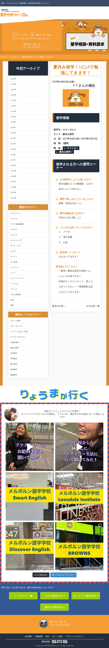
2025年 (13, 84)
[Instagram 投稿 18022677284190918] (30, 447)
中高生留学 (14, 342)
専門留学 (13, 358)
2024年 (13, 89)
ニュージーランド (17, 278)
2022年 (13, 100)
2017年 (13, 127)
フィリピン (14, 284)
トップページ (22, 595)
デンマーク (14, 267)
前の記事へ (59, 306)
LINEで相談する (53, 595)
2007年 (13, 182)
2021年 (13, 106)
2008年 (13, 176)
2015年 (13, 138)
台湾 (12, 300)
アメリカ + (72, 148)
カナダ (12, 251)
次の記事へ (92, 306)
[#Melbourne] (79, 447)
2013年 (13, 149)
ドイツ (12, 273)
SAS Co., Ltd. (55, 646)
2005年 (13, 192)
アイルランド (15, 213)
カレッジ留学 (15, 321)
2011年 (12, 160)
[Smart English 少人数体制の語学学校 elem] (30, 496)
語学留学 (13, 369)
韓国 (12, 305)
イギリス (13, 229)
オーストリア (15, 246)
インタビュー (14, 57)
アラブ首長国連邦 (17, 224)
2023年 (13, 95)
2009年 (13, 171)
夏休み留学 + (66, 151)
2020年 (13, 111)
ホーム (4, 57)
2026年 (13, 79)
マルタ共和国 (15, 294)
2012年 (13, 154)
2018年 (13, 122)
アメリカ (13, 219)
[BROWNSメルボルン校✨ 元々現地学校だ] (79, 546)
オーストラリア (16, 240)
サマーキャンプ (16, 326)
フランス (13, 289)
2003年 (13, 198)
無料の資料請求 (53, 607)
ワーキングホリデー (18, 337)
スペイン (13, 256)
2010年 (13, 165)
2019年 (13, 117)
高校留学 (13, 375)
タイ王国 (13, 262)
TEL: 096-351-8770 (32, 47)
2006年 (13, 187)
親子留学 (13, 364)
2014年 (13, 144)
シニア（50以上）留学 (19, 331)
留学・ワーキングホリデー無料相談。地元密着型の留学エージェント (25, 3)
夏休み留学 (14, 348)
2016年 (13, 133)
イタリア (13, 235)
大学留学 (13, 353)
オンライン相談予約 (85, 595)
